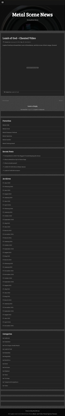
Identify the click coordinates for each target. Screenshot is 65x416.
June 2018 (7, 201)
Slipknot (6, 371)
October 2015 (8, 216)
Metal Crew (6, 129)
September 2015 (9, 219)
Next (60, 100)
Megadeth (7, 356)
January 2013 (8, 267)
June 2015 (7, 227)
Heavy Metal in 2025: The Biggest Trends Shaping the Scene (22, 156)
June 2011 (7, 318)
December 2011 (8, 307)
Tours (6, 375)
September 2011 (9, 311)
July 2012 (7, 289)
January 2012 (8, 303)
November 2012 (9, 274)
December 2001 (9, 325)
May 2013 (7, 256)
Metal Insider (7, 139)
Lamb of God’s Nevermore (12, 170)
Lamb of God (15, 92)
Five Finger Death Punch (12, 345)
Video (6, 385)
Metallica (7, 360)
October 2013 (8, 245)
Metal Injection (7, 136)
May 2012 (7, 296)
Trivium (7, 378)
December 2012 (8, 271)
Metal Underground (9, 143)
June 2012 (7, 293)
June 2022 (7, 190)
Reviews (7, 367)
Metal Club (6, 125)
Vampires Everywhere (11, 382)
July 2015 (7, 223)
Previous (6, 100)
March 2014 (8, 238)
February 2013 (8, 263)
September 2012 (9, 282)
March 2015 (7, 230)
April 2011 (7, 322)
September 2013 (9, 249)
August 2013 (7, 252)
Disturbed (7, 342)
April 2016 (7, 205)
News (6, 364)
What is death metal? (10, 163)
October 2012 (8, 278)
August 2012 (7, 285)
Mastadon (7, 353)
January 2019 (8, 197)
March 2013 (7, 260)
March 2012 (7, 300)
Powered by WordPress (32, 411)
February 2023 (8, 186)
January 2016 (8, 212)
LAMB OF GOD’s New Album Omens (15, 167)
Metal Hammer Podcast (10, 132)
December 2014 (9, 234)
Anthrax (7, 338)
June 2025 (7, 183)
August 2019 (7, 194)
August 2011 (7, 314)
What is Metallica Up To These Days (15, 159)
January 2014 (8, 241)
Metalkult (27, 42)
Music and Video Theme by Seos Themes (45, 414)
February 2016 (8, 208)
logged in (30, 109)
